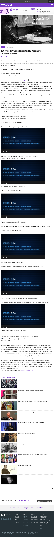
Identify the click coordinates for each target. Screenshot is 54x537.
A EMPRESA (42, 514)
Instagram (6, 519)
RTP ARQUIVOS (17, 521)
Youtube (8, 519)
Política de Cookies (16, 532)
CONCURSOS (25, 521)
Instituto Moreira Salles (27, 370)
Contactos (41, 508)
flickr (10, 519)
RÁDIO (16, 519)
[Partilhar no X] (3, 56)
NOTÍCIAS (16, 514)
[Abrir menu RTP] (27, 1)
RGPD (41, 525)
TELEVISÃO (17, 517)
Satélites (33, 524)
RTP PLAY (25, 514)
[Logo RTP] (6, 515)
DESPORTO (17, 516)
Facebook (2, 519)
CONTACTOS (33, 514)
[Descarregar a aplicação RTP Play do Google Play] (48, 501)
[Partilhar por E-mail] (6, 56)
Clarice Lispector (23, 80)
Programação (14, 508)
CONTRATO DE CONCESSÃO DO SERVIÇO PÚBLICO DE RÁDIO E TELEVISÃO (45, 522)
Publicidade (9, 533)
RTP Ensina (17, 522)
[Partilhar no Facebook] (1, 56)
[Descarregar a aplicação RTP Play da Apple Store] (40, 501)
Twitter (4, 519)
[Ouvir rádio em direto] (4, 10)
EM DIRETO (25, 516)
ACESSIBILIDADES (34, 522)
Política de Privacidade (6, 532)
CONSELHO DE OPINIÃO (44, 519)
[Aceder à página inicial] (4, 5)
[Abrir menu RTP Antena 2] (52, 5)
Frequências (28, 508)
